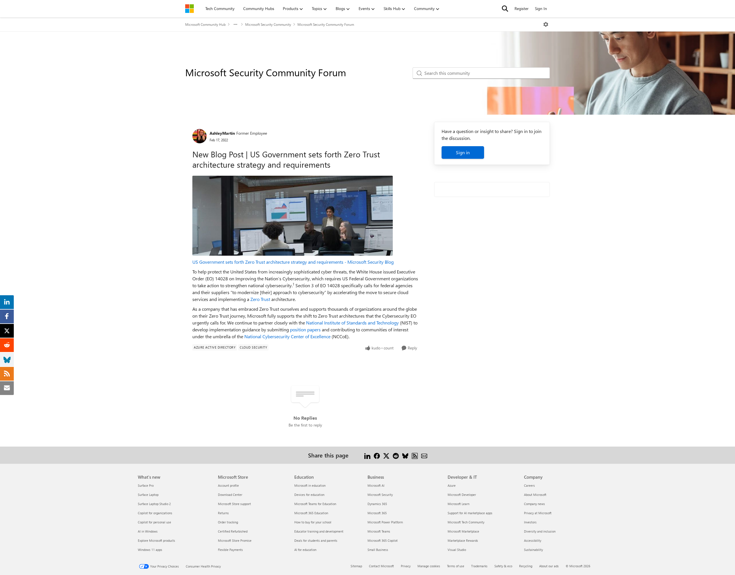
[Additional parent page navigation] (235, 24)
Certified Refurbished (232, 531)
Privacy (406, 566)
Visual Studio (457, 549)
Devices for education (309, 494)
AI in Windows (148, 531)
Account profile (228, 485)
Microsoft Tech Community (466, 522)
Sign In (541, 8)
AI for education (305, 549)
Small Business (378, 549)
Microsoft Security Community (268, 24)
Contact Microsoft (381, 566)
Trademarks (479, 566)
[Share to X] (386, 455)
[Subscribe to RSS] (415, 455)
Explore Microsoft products (156, 540)
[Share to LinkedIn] (367, 455)
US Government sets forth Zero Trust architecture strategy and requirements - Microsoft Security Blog (293, 262)
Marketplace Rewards (463, 540)
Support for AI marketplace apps (470, 513)
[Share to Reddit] (396, 455)
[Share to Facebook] (377, 455)
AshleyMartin (222, 133)
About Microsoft (535, 494)
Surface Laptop (148, 494)
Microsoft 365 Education (311, 513)
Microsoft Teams (379, 531)
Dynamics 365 (377, 504)
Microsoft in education (310, 485)
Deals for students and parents (315, 540)
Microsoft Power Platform (385, 522)
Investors (530, 522)
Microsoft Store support (234, 504)
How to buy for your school (312, 522)
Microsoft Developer (462, 494)
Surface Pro (146, 485)
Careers (529, 485)
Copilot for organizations (155, 513)
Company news (534, 504)
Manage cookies (428, 566)
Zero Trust (260, 299)
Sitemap (356, 566)
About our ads (549, 566)
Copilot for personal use (154, 522)
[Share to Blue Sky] (405, 455)
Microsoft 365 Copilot (383, 540)
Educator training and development (318, 531)
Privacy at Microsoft (538, 513)
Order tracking (228, 522)
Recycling (525, 566)
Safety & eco (503, 566)
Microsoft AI (376, 485)
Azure (452, 485)
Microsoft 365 (377, 513)
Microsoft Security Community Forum (325, 24)
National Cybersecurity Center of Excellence (287, 336)
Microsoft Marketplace (463, 531)
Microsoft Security (380, 494)
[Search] (505, 8)
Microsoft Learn (458, 504)
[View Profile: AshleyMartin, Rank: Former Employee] (199, 136)
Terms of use (455, 566)
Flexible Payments (230, 549)
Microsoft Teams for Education (315, 504)
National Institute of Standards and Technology (352, 323)
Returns (223, 513)
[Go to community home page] (189, 8)
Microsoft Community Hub (205, 24)
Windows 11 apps (150, 549)
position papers (305, 329)
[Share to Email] (424, 455)
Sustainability (533, 549)
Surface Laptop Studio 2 (154, 504)
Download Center (230, 494)
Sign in (463, 152)
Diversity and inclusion (540, 531)
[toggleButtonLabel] (546, 24)
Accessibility (532, 540)
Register (521, 8)
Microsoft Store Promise (235, 540)
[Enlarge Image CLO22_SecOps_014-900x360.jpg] (292, 216)
